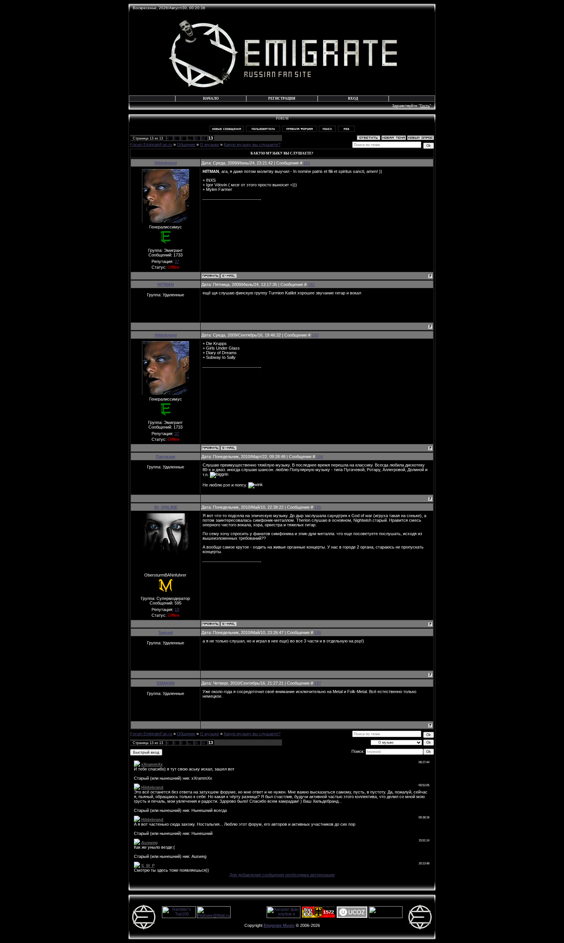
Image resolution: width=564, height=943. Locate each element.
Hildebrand (166, 163)
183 (315, 335)
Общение (186, 144)
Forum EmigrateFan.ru (151, 144)
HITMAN (165, 284)
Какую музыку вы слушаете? (252, 144)
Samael (165, 632)
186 (317, 632)
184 (319, 456)
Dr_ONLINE (165, 507)
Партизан (165, 456)
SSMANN (166, 683)
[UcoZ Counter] (385, 916)
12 (203, 138)
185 (317, 507)
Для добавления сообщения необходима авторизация (282, 874)
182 (311, 284)
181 (306, 163)
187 (317, 683)
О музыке (209, 144)
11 (196, 138)
